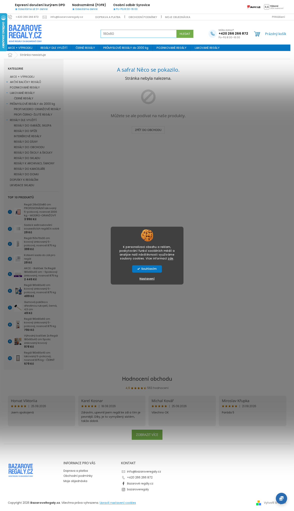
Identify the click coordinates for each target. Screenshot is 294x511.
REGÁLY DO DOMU (26, 174)
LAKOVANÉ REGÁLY (22, 93)
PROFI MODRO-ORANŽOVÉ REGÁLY (37, 109)
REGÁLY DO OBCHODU (29, 147)
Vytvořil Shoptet (275, 503)
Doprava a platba (107, 17)
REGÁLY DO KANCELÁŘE (29, 169)
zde (170, 258)
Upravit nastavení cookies (118, 503)
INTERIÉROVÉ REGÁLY (27, 136)
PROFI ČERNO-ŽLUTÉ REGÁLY (33, 115)
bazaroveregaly (138, 489)
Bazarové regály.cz (140, 483)
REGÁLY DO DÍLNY (26, 142)
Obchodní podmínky (143, 17)
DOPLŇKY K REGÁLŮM (24, 180)
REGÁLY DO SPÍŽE (25, 131)
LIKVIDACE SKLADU (22, 185)
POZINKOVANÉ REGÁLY (25, 87)
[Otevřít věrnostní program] (281, 498)
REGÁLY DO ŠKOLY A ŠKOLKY (33, 153)
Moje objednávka (177, 17)
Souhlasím (149, 269)
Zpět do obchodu (148, 130)
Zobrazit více (147, 434)
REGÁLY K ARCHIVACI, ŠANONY (34, 163)
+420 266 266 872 (140, 477)
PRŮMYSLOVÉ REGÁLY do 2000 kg (32, 104)
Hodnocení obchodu (147, 378)
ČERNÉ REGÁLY (23, 98)
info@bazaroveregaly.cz (144, 472)
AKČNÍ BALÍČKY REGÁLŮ (25, 82)
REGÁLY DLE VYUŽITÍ (23, 120)
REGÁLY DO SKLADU (27, 158)
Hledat (185, 34)
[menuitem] (20, 48)
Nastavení (147, 279)
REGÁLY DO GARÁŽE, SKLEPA (32, 125)
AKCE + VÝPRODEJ (22, 77)
